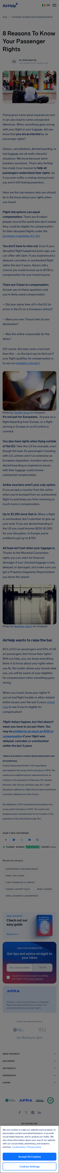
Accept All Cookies (29, 1156)
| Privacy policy (33, 1147)
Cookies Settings (29, 1166)
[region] (29, 1149)
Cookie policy (19, 1147)
